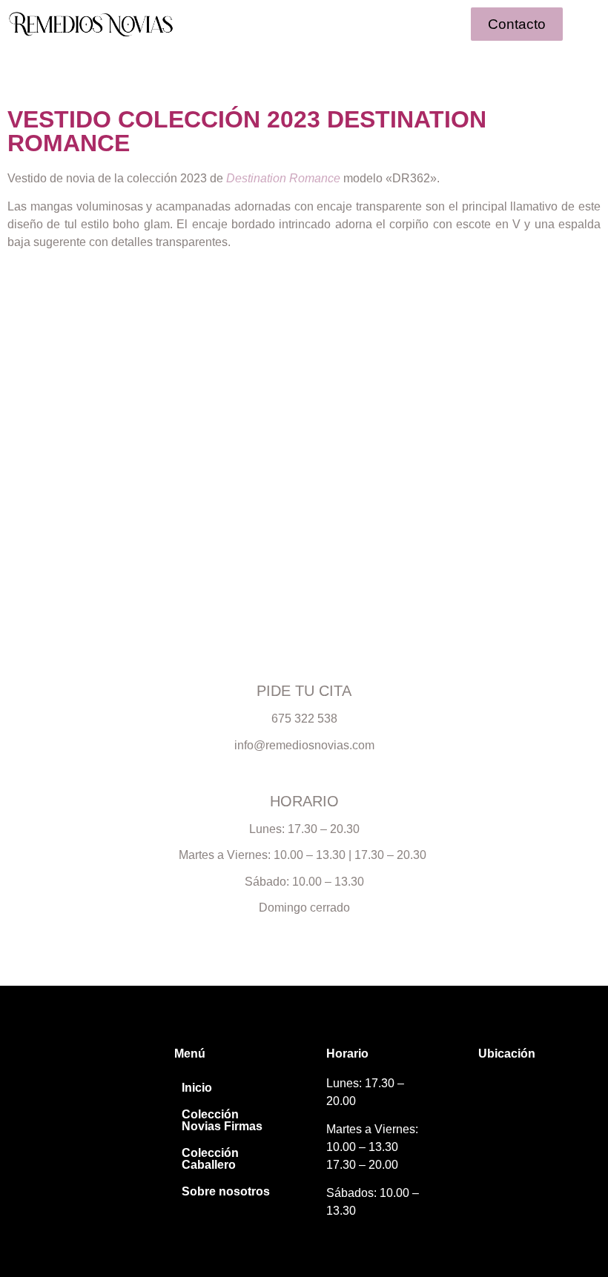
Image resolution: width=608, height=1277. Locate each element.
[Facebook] (59, 1091)
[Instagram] (31, 1091)
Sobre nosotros (226, 1191)
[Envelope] (86, 1091)
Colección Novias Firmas (222, 1120)
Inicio (197, 1087)
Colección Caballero (210, 1159)
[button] (304, 24)
